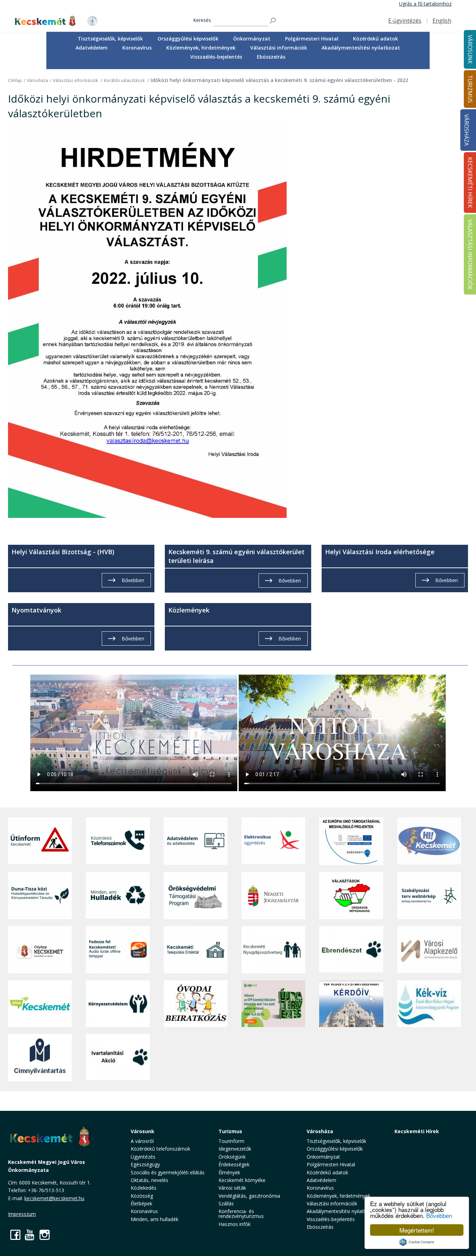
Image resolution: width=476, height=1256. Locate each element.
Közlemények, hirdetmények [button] (201, 47)
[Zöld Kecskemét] (40, 1003)
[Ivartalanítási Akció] (117, 1058)
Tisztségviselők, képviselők (110, 38)
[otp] (273, 1003)
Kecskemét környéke (242, 1180)
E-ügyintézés (404, 20)
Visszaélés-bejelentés (216, 56)
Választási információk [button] (278, 47)
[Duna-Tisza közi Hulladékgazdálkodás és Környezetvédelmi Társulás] (40, 895)
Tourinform (231, 1141)
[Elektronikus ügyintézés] (273, 841)
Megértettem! (416, 1230)
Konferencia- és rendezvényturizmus (241, 1213)
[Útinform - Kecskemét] (40, 841)
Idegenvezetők (234, 1148)
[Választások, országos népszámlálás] (351, 895)
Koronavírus (137, 47)
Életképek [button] (141, 1203)
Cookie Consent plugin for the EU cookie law (416, 1242)
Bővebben (439, 1215)
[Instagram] (44, 1234)
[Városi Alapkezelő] (429, 949)
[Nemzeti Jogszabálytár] (273, 895)
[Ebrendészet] (351, 949)
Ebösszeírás (271, 56)
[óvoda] (196, 1003)
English (441, 20)
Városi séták (232, 1187)
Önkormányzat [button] (251, 38)
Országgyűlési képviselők (188, 38)
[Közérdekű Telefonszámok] (117, 841)
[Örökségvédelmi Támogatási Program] (196, 895)
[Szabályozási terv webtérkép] (429, 895)
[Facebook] (15, 1234)
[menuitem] (110, 38)
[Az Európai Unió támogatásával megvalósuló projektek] (351, 841)
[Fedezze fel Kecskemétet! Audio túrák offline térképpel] (117, 949)
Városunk (142, 1131)
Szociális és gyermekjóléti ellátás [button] (168, 1172)
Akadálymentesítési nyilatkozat (361, 47)
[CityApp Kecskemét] (40, 949)
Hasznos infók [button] (234, 1224)
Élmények (229, 1172)
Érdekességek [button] (233, 1164)
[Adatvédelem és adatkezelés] (196, 841)
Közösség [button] (142, 1195)
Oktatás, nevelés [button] (149, 1180)
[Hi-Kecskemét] (429, 841)
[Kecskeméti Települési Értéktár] (196, 949)
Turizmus (230, 1131)
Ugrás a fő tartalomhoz (425, 3)
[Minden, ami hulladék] (117, 895)
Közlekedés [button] (143, 1187)
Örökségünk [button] (232, 1156)
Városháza (466, 130)
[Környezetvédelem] (117, 1003)
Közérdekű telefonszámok (160, 1148)
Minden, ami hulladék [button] (154, 1219)
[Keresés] (273, 20)
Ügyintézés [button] (143, 1156)
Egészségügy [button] (145, 1164)
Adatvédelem (92, 47)
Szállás (226, 1203)
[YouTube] (30, 1234)
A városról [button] (142, 1141)
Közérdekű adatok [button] (375, 38)
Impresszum (22, 1214)
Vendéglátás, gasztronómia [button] (249, 1195)
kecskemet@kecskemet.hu (54, 1198)
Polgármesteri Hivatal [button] (311, 38)
